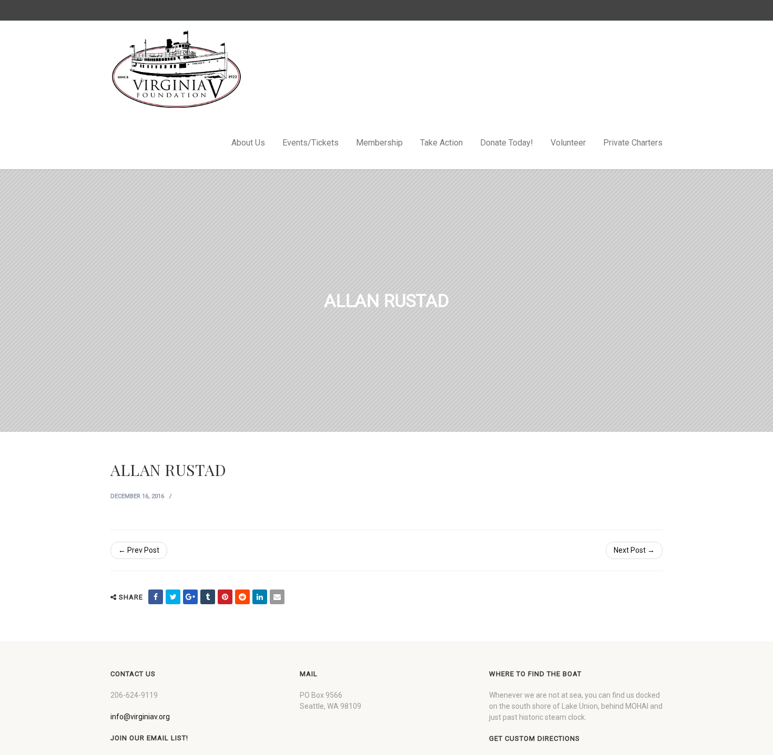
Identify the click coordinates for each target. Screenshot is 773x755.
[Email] (277, 596)
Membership (379, 143)
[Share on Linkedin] (259, 596)
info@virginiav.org (140, 716)
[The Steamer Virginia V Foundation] (176, 69)
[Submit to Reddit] (242, 596)
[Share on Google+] (190, 596)
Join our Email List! (149, 738)
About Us (248, 143)
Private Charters (633, 143)
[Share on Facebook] (155, 596)
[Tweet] (173, 596)
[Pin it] (225, 596)
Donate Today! (506, 143)
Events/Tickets (310, 143)
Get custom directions (534, 738)
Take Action (441, 143)
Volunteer (568, 143)
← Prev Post (138, 550)
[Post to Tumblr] (207, 596)
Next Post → (634, 550)
